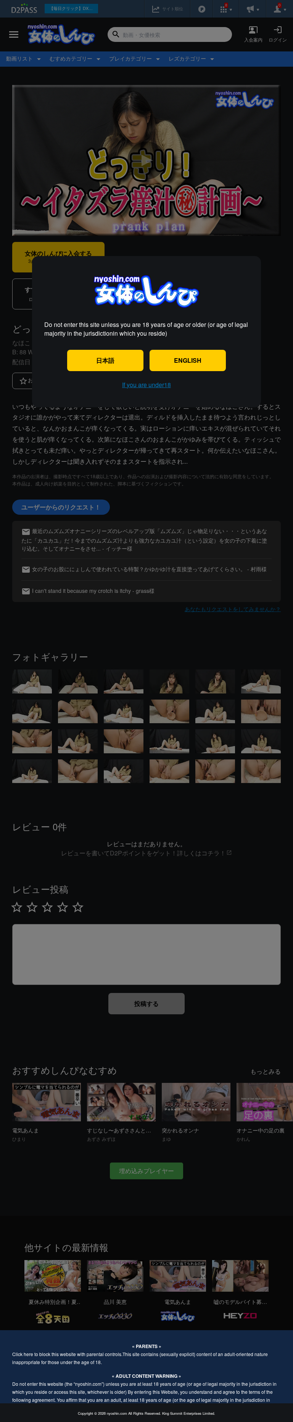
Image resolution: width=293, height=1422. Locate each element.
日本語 (105, 360)
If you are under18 (146, 384)
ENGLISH (187, 360)
